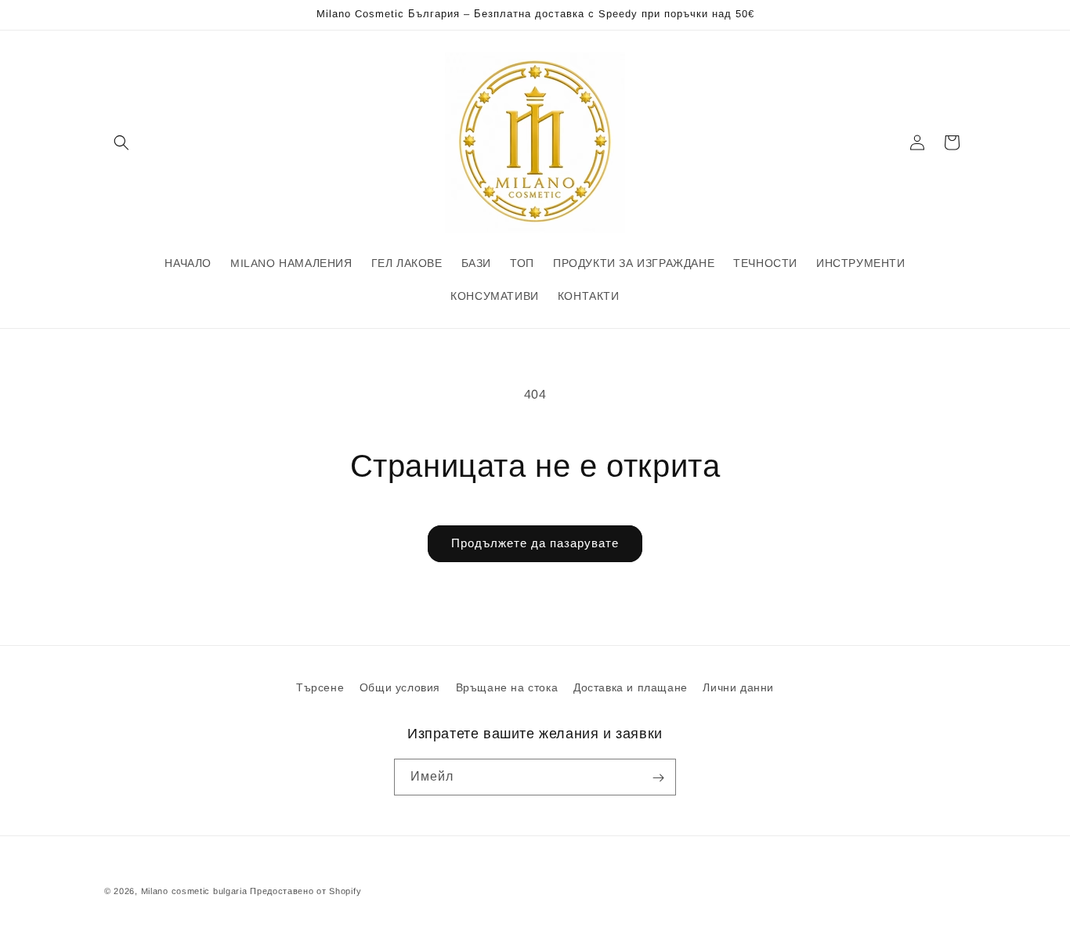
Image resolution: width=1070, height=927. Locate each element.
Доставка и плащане (630, 687)
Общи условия (400, 687)
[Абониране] (658, 777)
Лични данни (738, 687)
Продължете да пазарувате (535, 543)
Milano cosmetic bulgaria (194, 891)
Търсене (320, 687)
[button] (121, 142)
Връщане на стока (507, 687)
